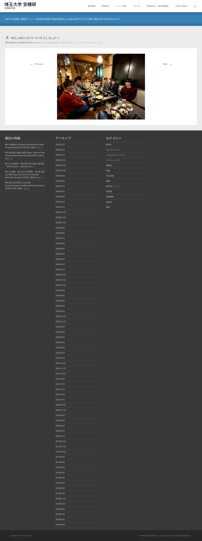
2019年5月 (60, 473)
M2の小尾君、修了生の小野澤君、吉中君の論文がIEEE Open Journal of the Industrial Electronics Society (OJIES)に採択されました (24, 175)
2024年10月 (61, 223)
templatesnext (184, 536)
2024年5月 (60, 249)
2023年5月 (60, 301)
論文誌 (109, 202)
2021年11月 (61, 368)
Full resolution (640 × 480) (92, 43)
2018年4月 (60, 525)
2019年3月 (60, 483)
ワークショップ (113, 160)
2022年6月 (60, 332)
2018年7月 (60, 514)
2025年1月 (60, 207)
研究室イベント (113, 186)
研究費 (109, 191)
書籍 (108, 181)
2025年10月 (61, 171)
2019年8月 (60, 462)
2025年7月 (60, 186)
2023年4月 (60, 306)
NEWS (108, 144)
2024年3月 (60, 259)
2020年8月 (60, 420)
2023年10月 (61, 285)
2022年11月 (61, 322)
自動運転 (110, 197)
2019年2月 (60, 488)
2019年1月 (60, 493)
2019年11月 (61, 446)
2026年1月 (60, 155)
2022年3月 (60, 348)
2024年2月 (60, 264)
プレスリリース (113, 150)
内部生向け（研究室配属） (158, 6)
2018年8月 (60, 509)
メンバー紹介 (121, 6)
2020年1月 (60, 436)
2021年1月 (60, 400)
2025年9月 (60, 176)
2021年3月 (60, 389)
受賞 (108, 171)
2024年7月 (60, 238)
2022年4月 (60, 342)
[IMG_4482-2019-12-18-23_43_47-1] (101, 86)
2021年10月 (61, 374)
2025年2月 (60, 202)
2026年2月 (60, 150)
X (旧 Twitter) (181, 6)
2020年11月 (61, 410)
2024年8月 (60, 233)
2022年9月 (60, 327)
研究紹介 (105, 6)
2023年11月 (61, 280)
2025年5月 (60, 191)
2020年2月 (60, 431)
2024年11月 (61, 217)
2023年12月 (61, 275)
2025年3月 (60, 197)
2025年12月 (61, 160)
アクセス (137, 6)
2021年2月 (60, 394)
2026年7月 (60, 144)
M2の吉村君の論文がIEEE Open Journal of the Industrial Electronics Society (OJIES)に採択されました (25, 156)
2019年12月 (61, 441)
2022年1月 (60, 358)
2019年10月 (61, 452)
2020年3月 (60, 426)
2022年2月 (60, 353)
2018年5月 (60, 519)
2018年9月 (60, 504)
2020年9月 (60, 415)
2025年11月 (61, 165)
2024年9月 (60, 228)
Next (167, 64)
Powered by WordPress (148, 536)
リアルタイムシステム (115, 155)
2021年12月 (61, 363)
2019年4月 (60, 478)
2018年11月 (61, 499)
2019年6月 (60, 467)
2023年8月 (60, 295)
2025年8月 (60, 181)
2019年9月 (60, 457)
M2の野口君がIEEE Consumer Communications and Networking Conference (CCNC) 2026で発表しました (25, 186)
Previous (36, 64)
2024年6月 (60, 243)
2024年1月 (60, 269)
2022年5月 (60, 337)
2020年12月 (61, 405)
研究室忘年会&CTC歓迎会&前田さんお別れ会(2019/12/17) (56, 43)
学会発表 (110, 176)
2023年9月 (60, 290)
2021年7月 (60, 384)
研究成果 (92, 6)
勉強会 (109, 165)
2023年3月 (60, 311)
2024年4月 (60, 254)
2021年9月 (60, 379)
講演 (108, 207)
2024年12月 (61, 212)
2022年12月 (61, 316)
